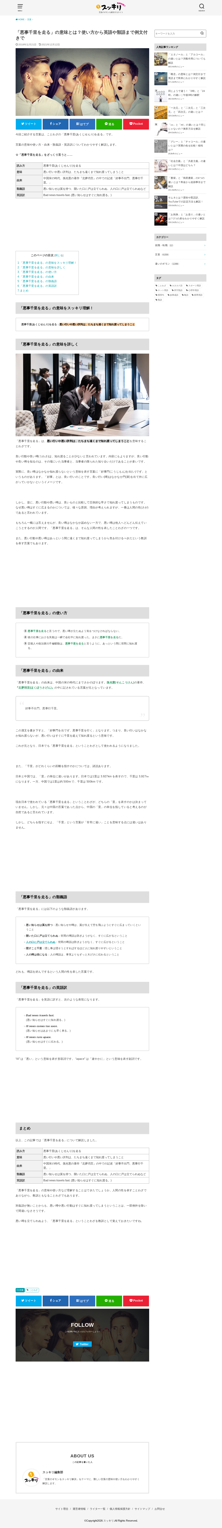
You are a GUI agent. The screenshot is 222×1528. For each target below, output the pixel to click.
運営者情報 (79, 1508)
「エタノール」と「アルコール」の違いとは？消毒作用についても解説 (187, 58)
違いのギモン (166, 263)
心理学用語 (193, 290)
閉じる (59, 255)
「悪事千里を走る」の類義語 (37, 281)
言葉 (21, 1290)
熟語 (160, 300)
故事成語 (174, 295)
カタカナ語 (177, 285)
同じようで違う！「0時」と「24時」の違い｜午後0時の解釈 (186, 93)
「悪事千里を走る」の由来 (36, 276)
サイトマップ (142, 1508)
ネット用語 (163, 290)
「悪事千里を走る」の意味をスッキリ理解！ (47, 262)
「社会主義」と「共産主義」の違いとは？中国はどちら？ (187, 163)
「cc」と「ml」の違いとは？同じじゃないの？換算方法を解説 (187, 126)
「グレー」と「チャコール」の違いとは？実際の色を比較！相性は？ (187, 145)
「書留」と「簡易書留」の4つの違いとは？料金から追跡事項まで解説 (187, 182)
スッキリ (108, 1520)
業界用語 (198, 295)
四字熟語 (178, 290)
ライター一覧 (97, 1508)
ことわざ (33, 1290)
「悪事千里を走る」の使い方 (37, 271)
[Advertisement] (82, 226)
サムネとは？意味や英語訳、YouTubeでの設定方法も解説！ (185, 199)
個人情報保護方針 (120, 1508)
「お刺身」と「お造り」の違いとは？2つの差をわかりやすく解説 (187, 216)
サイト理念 (61, 1508)
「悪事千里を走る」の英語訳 (37, 285)
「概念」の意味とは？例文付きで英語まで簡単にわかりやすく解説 (187, 76)
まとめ (23, 290)
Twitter (84, 1344)
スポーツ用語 (194, 285)
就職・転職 (164, 245)
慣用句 (161, 295)
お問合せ (160, 1508)
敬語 (186, 295)
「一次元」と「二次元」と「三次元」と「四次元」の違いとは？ (187, 109)
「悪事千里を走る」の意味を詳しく (41, 267)
